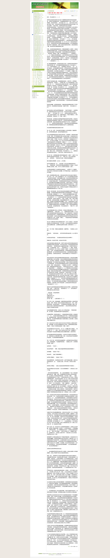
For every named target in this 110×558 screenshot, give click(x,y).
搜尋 (33, 86)
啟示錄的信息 (36, 67)
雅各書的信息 (36, 59)
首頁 (69, 6)
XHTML (65, 553)
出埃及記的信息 (37, 15)
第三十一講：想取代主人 (37, 78)
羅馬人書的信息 (37, 40)
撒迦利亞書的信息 (37, 33)
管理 (77, 6)
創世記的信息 (36, 13)
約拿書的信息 (36, 27)
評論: (69, 546)
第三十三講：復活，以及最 (37, 81)
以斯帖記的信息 (37, 17)
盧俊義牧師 (40, 553)
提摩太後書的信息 (37, 54)
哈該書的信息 (36, 32)
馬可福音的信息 (37, 37)
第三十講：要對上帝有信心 (37, 77)
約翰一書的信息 (37, 62)
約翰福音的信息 (37, 39)
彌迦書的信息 (36, 16)
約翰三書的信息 (37, 65)
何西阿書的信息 (37, 23)
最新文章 (33, 69)
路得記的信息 (36, 18)
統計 (33, 91)
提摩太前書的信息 (37, 53)
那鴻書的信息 (36, 28)
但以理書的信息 (37, 22)
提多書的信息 (36, 55)
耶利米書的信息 (37, 21)
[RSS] (38, 12)
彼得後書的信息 (37, 61)
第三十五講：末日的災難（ (37, 84)
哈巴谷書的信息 (37, 29)
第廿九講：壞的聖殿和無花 (37, 75)
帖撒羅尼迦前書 (37, 50)
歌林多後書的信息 (37, 45)
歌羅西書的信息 (37, 49)
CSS (67, 553)
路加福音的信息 (37, 38)
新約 (34, 34)
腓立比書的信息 (37, 48)
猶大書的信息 (36, 66)
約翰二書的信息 (37, 64)
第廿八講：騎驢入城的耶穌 (37, 74)
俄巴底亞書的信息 (37, 26)
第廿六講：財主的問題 (37, 71)
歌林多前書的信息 (37, 44)
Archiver (70, 553)
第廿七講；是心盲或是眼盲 (37, 72)
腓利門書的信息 (37, 56)
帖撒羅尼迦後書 (37, 51)
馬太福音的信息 (37, 35)
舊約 (34, 12)
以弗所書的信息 (37, 42)
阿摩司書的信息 (37, 24)
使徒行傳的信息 (37, 43)
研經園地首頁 (73, 6)
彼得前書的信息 (37, 60)
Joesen (55, 554)
